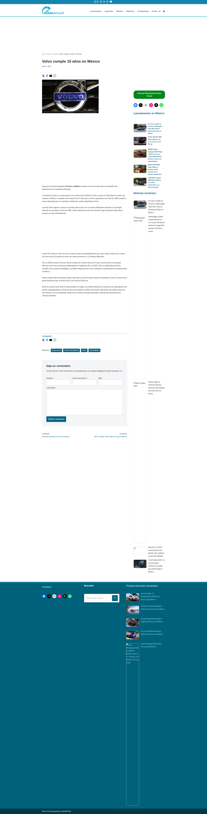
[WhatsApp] (161, 105)
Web (100, 378)
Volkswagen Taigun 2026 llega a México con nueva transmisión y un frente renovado (154, 182)
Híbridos (119, 11)
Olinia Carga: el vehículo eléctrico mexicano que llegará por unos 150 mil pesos (156, 388)
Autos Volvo (56, 350)
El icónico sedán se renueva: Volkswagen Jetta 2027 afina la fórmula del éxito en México (155, 128)
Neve (44, 811)
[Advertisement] (103, 33)
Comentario (51, 388)
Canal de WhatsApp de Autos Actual (149, 94)
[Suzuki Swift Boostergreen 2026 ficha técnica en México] (132, 635)
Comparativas (143, 11)
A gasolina (109, 11)
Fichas (154, 11)
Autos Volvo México (71, 350)
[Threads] (156, 105)
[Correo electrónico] (146, 105)
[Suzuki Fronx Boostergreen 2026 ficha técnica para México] (132, 610)
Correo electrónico (80, 378)
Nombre (50, 378)
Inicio (44, 54)
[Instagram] (151, 105)
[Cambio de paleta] (164, 11)
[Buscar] (160, 11)
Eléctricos (130, 11)
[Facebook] (135, 105)
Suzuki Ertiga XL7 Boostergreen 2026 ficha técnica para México (150, 596)
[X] (141, 105)
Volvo (56, 54)
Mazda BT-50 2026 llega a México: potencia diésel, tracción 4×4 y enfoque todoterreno (155, 169)
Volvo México (94, 350)
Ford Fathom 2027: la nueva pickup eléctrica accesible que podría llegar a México (156, 566)
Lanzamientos (96, 11)
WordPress (67, 811)
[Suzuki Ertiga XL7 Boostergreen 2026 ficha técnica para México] (132, 597)
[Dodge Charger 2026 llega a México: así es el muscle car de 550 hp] (140, 141)
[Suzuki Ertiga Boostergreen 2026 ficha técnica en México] (132, 623)
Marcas (49, 54)
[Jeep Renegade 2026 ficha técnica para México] (132, 724)
